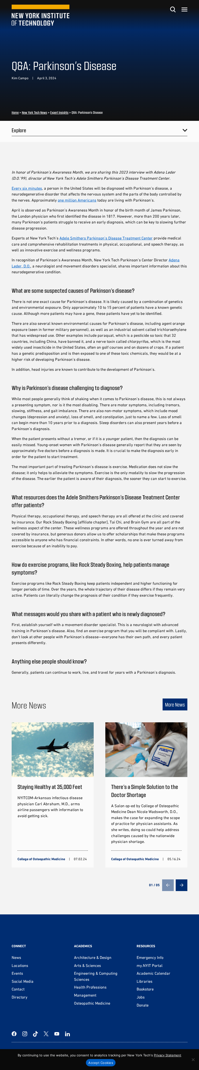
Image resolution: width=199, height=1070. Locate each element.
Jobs (141, 997)
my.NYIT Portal (150, 965)
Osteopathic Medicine (92, 1003)
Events (17, 973)
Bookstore (145, 989)
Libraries (144, 981)
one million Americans (77, 200)
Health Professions (90, 987)
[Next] (181, 885)
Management (85, 995)
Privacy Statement (167, 1055)
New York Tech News (34, 112)
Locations (20, 965)
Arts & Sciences (87, 965)
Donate (143, 1005)
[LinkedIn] (67, 1033)
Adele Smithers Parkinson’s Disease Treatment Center (106, 238)
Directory (19, 997)
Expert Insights (59, 112)
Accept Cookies (100, 1063)
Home (15, 112)
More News (175, 704)
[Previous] (168, 885)
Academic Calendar (153, 973)
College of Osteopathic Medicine (41, 859)
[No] (193, 1059)
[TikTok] (35, 1033)
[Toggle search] (173, 9)
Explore (19, 130)
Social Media (22, 981)
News (16, 957)
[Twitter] (46, 1033)
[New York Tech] (40, 15)
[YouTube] (56, 1033)
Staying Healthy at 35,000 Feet (49, 786)
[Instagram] (24, 1033)
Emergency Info (150, 957)
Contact (18, 989)
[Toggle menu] (184, 9)
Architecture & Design (92, 957)
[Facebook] (14, 1033)
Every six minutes (27, 188)
